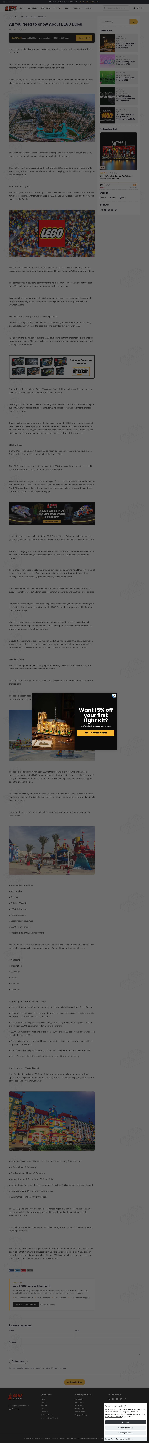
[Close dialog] (114, 696)
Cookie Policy (135, 1414)
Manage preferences (125, 1433)
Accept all (125, 1422)
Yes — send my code (96, 732)
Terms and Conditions (124, 1439)
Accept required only (125, 1427)
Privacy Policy (110, 1439)
